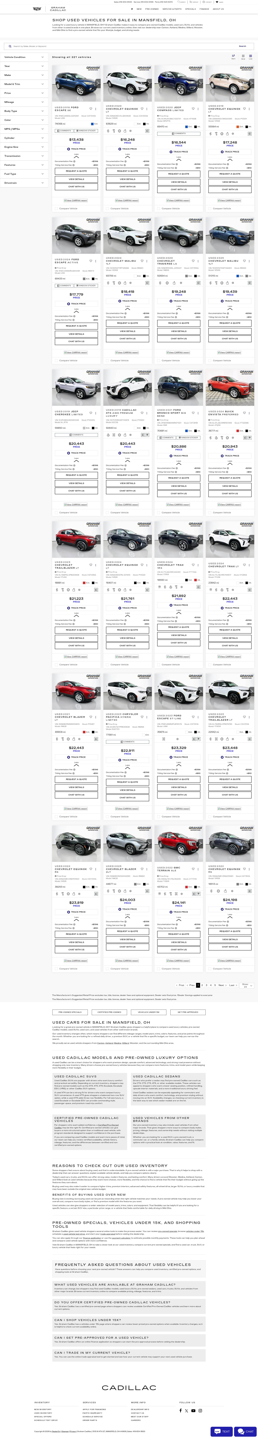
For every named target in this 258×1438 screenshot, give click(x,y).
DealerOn (56, 1431)
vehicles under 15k (195, 1231)
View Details (76, 179)
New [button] (139, 9)
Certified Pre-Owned (109, 1012)
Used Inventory (43, 1413)
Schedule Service (93, 1417)
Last (232, 985)
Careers (136, 1420)
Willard (125, 1043)
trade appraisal (107, 1234)
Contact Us (137, 1413)
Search (242, 46)
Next (222, 985)
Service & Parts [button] (172, 9)
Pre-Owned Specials (70, 1012)
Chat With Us (76, 187)
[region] (76, 163)
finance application (92, 1238)
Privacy (73, 1431)
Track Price (78, 149)
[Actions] (95, 109)
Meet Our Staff (140, 1417)
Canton (100, 1043)
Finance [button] (204, 9)
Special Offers (43, 1417)
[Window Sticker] (147, 435)
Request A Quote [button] (76, 171)
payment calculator (121, 1238)
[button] (98, 83)
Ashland (109, 1043)
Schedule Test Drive (46, 1420)
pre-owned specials (167, 1231)
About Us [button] (218, 9)
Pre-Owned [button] (152, 9)
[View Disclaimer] (130, 131)
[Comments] (147, 131)
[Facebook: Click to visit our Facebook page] (181, 1410)
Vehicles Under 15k (148, 1012)
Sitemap (65, 1431)
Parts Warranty (93, 1413)
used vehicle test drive (74, 1234)
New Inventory (42, 1409)
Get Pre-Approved (188, 1012)
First (180, 985)
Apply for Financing (94, 1409)
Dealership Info (140, 1409)
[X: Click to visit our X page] (188, 1410)
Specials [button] (190, 9)
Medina (117, 1043)
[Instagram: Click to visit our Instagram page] (202, 1410)
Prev (191, 985)
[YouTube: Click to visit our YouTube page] (194, 1410)
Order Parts (90, 1420)
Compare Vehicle (68, 208)
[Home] (132, 9)
